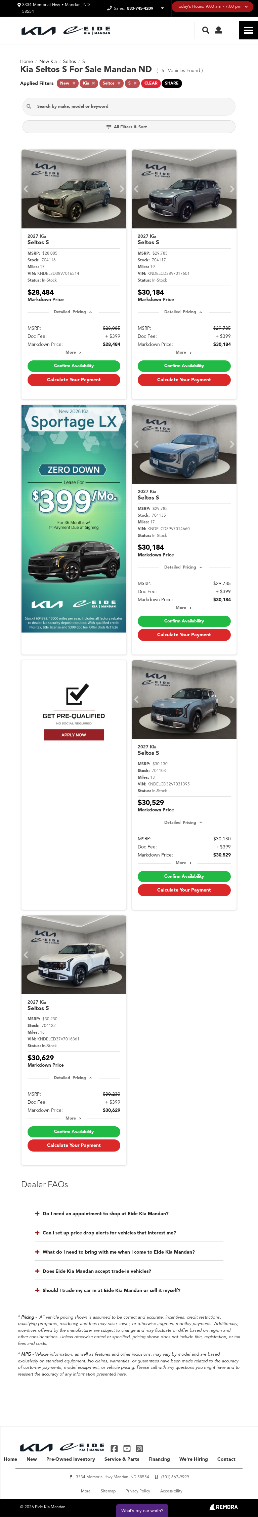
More (71, 353)
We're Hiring (193, 1459)
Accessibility (171, 1491)
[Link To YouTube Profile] (127, 1448)
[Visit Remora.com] (223, 1508)
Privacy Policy (138, 1491)
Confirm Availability (74, 366)
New (32, 1459)
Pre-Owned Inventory (70, 1459)
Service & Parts (121, 1459)
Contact (226, 1459)
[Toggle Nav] (248, 30)
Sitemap (108, 1491)
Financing (159, 1459)
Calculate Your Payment (74, 380)
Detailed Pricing (70, 312)
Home (10, 1459)
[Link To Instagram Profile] (139, 1448)
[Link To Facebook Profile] (115, 1448)
